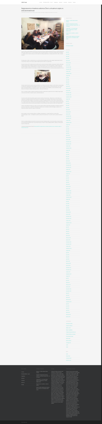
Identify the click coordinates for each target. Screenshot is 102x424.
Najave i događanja (45, 12)
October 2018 (68, 246)
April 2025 (67, 84)
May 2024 (67, 105)
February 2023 (68, 137)
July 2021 (67, 175)
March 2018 (68, 261)
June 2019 (67, 229)
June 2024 (67, 103)
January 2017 (68, 286)
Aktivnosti (70, 2)
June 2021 (67, 177)
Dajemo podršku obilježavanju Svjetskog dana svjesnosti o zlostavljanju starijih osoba (72, 37)
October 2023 (68, 120)
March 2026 (68, 60)
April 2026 (67, 58)
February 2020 (68, 212)
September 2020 (68, 197)
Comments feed (68, 358)
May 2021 (67, 180)
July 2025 (67, 77)
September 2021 (68, 171)
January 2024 (68, 113)
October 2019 (68, 220)
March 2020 (68, 209)
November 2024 (68, 94)
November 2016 (68, 291)
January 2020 (68, 214)
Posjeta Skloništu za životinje (70, 334)
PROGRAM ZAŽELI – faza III (48, 2)
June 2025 (67, 79)
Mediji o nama (40, 12)
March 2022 (68, 160)
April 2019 (67, 233)
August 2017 (68, 276)
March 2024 (68, 109)
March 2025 (68, 86)
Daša (25, 12)
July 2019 (67, 227)
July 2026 (67, 52)
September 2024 (68, 96)
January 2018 (68, 265)
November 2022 (68, 143)
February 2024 (68, 111)
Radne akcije (68, 338)
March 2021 (68, 184)
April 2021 (67, 182)
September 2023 (68, 122)
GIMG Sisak (24, 2)
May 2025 (67, 81)
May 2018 (67, 256)
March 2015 (68, 297)
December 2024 (68, 92)
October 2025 (68, 71)
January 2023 (68, 139)
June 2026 (67, 54)
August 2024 (68, 99)
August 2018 (68, 250)
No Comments (55, 12)
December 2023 (68, 116)
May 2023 (67, 131)
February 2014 (68, 314)
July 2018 (67, 252)
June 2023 (67, 128)
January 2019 (68, 239)
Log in (67, 353)
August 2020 (68, 199)
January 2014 (68, 316)
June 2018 (67, 254)
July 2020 (67, 201)
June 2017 (67, 280)
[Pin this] (79, 8)
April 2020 (67, 207)
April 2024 (67, 107)
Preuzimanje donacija (69, 336)
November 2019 (68, 218)
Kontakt (74, 2)
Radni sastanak (50, 12)
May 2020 (67, 205)
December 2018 (68, 241)
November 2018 (68, 244)
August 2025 (68, 75)
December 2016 (68, 288)
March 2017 (68, 282)
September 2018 (68, 248)
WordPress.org (68, 360)
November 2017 (68, 269)
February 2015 (68, 299)
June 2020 (67, 203)
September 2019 (68, 222)
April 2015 (67, 295)
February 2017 (68, 284)
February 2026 (68, 62)
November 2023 (68, 118)
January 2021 (68, 188)
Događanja (56, 2)
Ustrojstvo (65, 2)
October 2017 (68, 271)
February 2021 (68, 186)
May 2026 (67, 56)
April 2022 (67, 158)
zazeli (67, 344)
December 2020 (68, 190)
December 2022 (68, 141)
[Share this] (74, 8)
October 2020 (68, 195)
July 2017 (67, 278)
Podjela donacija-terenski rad (71, 332)
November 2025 (68, 69)
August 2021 (68, 173)
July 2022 (67, 152)
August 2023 (68, 124)
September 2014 (68, 301)
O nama (40, 2)
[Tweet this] (76, 8)
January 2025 (68, 90)
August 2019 (68, 224)
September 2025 (68, 73)
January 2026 (68, 64)
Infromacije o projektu (69, 45)
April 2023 (67, 133)
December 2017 (68, 267)
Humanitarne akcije (69, 323)
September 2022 (68, 148)
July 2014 (67, 303)
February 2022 (68, 163)
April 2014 (67, 310)
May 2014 (67, 308)
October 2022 (68, 145)
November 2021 (68, 167)
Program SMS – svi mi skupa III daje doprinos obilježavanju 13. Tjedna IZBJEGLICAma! (71, 29)
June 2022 (67, 154)
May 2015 (67, 293)
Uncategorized (68, 342)
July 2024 (67, 101)
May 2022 (67, 156)
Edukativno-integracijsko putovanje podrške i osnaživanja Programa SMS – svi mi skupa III (73, 25)
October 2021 (68, 169)
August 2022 (68, 150)
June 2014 (67, 305)
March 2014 (68, 312)
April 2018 (67, 259)
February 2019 (68, 237)
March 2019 (68, 235)
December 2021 (68, 165)
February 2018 (68, 263)
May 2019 (67, 231)
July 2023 (67, 126)
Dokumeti (60, 2)
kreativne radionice (35, 12)
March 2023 (68, 135)
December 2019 (68, 216)
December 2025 (68, 67)
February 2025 (68, 88)
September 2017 (68, 273)
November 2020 (68, 192)
